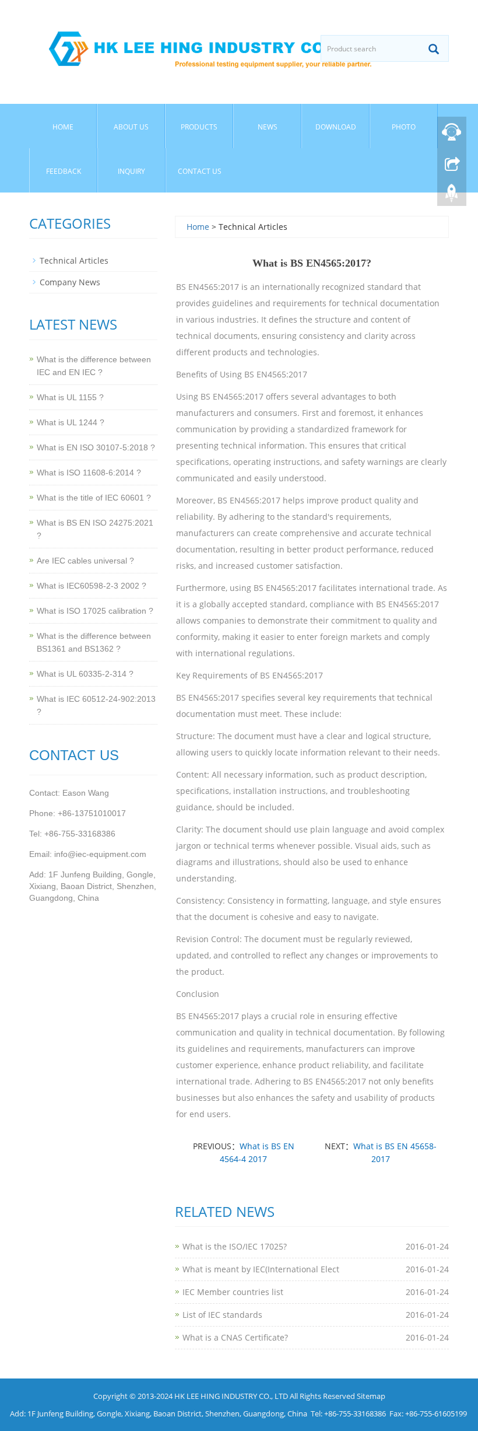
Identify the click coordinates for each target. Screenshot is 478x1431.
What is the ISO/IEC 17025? (234, 1246)
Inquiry (131, 171)
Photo (404, 127)
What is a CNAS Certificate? (235, 1337)
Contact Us (200, 171)
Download (335, 127)
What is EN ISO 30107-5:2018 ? (96, 447)
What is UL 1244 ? (70, 422)
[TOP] (451, 193)
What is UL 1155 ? (70, 397)
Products (199, 127)
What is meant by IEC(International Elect (260, 1269)
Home (62, 127)
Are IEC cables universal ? (85, 560)
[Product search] (433, 49)
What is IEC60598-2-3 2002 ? (91, 585)
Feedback (63, 171)
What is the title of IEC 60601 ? (94, 497)
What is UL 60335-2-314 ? (85, 673)
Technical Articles (74, 260)
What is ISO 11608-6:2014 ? (89, 472)
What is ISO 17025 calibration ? (95, 610)
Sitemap (371, 1396)
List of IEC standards (222, 1314)
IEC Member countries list (232, 1291)
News (267, 127)
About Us (131, 127)
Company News (70, 282)
